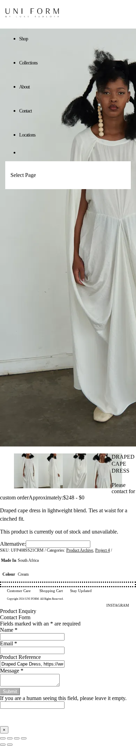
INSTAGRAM (117, 605)
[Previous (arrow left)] (3, 745)
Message (11, 671)
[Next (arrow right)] (10, 745)
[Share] (17, 738)
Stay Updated (81, 591)
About (24, 87)
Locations (27, 135)
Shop (23, 38)
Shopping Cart (51, 591)
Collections (28, 62)
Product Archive (79, 550)
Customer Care (19, 591)
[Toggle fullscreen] (10, 738)
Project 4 (102, 550)
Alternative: (13, 544)
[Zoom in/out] (3, 738)
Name (8, 630)
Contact (25, 111)
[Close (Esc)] (24, 738)
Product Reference (20, 657)
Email (8, 643)
